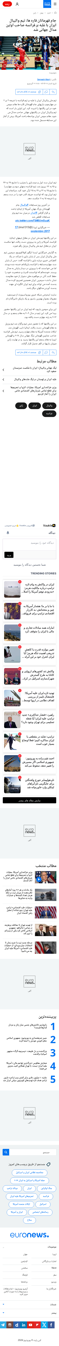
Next (54, 1268)
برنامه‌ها (24, 1282)
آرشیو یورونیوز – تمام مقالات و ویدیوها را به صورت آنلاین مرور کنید (15, 1292)
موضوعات (52, 1247)
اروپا (54, 1254)
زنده (7, 3)
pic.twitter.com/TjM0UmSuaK (32, 221)
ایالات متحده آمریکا (21, 1204)
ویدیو (53, 1282)
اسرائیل (42, 1204)
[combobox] (29, 1152)
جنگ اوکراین (46, 1189)
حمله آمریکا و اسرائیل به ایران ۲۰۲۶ (29, 1181)
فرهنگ (25, 1275)
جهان (42, 13)
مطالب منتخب (45, 866)
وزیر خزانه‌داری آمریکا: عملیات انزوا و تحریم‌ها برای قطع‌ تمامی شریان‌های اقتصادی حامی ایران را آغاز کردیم (33, 391)
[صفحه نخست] (55, 13)
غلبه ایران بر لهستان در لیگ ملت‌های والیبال (35, 379)
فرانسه (49, 414)
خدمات (53, 1305)
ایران (34, 406)
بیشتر (53, 1313)
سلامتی (24, 1268)
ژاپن (34, 13)
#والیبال (24, 205)
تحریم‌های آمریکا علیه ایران (21, 1197)
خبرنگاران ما (51, 1289)
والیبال (49, 406)
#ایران (33, 213)
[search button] (6, 1152)
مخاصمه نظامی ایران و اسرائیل (29, 1173)
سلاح (29, 1220)
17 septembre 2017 (32, 229)
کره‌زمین (24, 1261)
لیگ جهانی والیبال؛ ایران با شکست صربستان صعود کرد (34, 370)
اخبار (49, 13)
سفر (54, 1275)
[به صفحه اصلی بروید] (47, 4)
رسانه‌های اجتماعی (40, 1212)
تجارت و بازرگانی (49, 1261)
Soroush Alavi (43, 79)
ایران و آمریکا (17, 1212)
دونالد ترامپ (12, 1189)
